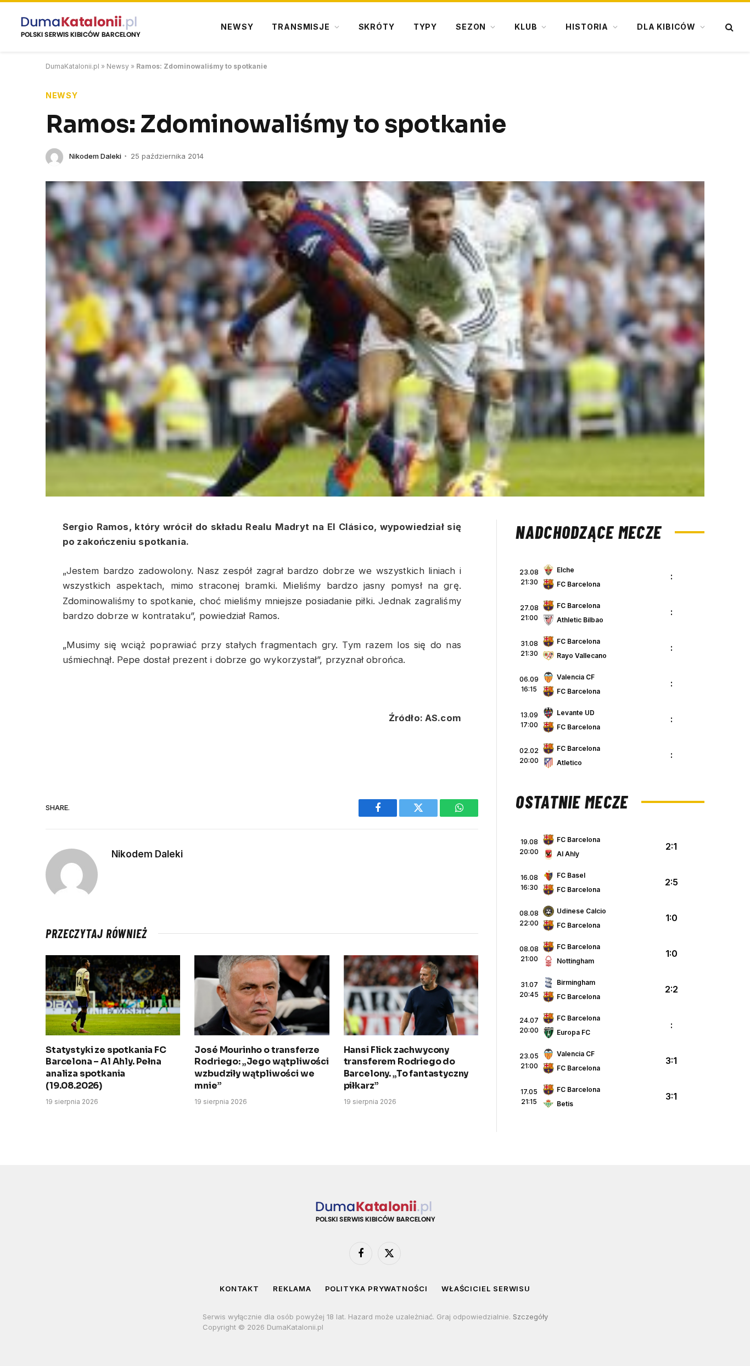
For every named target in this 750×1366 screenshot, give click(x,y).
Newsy (237, 26)
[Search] (728, 27)
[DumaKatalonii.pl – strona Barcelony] (80, 27)
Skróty (377, 26)
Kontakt (239, 1288)
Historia (587, 26)
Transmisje (300, 26)
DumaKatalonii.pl (72, 66)
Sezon (471, 26)
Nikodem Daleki (95, 156)
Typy (425, 26)
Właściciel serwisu (485, 1288)
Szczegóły (530, 1316)
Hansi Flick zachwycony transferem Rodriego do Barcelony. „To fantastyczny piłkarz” (406, 1067)
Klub (525, 26)
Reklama (292, 1288)
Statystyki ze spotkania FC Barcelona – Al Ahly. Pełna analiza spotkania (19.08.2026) (106, 1067)
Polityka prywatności (376, 1288)
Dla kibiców (666, 26)
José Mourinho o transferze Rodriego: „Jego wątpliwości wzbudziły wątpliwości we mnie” (261, 1067)
